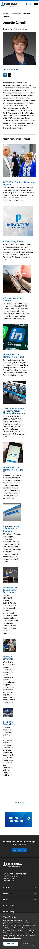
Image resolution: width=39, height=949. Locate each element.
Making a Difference (8, 657)
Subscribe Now (19, 850)
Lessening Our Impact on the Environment (10, 590)
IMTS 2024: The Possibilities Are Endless (19, 183)
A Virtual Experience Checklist (13, 299)
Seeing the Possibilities (9, 723)
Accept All (10, 943)
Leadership (16, 14)
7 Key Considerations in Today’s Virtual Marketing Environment (14, 410)
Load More (19, 803)
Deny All (26, 943)
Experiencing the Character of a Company (11, 528)
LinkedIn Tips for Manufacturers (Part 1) (13, 469)
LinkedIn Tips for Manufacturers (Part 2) (14, 355)
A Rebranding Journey (14, 241)
